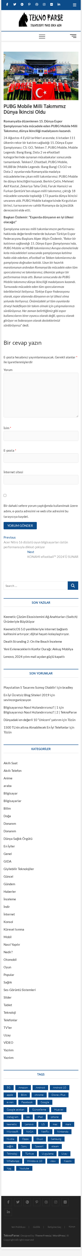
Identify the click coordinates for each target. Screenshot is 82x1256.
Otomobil (10, 959)
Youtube (24, 1168)
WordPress (59, 1235)
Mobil (8, 937)
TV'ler (8, 1027)
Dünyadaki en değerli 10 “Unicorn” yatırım (32, 720)
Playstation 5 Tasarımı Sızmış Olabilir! (30, 687)
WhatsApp (13, 1161)
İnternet (9, 914)
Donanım (10, 823)
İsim (7, 428)
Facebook (27, 1102)
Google (45, 1102)
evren (10, 1102)
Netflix (45, 1131)
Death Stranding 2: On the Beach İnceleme (33, 641)
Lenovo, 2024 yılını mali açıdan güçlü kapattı (34, 656)
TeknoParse (11, 1235)
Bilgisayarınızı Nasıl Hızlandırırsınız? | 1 (31, 707)
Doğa (7, 816)
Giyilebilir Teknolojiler (19, 869)
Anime (8, 778)
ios (28, 1116)
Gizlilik (36, 1227)
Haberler (10, 891)
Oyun (7, 967)
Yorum (8, 370)
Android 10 (59, 1087)
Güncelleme (39, 1109)
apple (10, 1094)
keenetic (12, 1124)
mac (55, 1124)
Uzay (7, 1035)
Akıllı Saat (11, 763)
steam (55, 1146)
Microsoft (12, 1131)
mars (68, 1124)
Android (40, 1087)
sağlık (10, 1146)
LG (43, 1124)
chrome (39, 1094)
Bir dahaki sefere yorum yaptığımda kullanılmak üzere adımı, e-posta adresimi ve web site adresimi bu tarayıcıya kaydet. (41, 511)
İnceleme (10, 899)
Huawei (58, 1109)
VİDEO (8, 1042)
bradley (67, 687)
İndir (7, 907)
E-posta (10, 450)
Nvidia (10, 1139)
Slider (8, 997)
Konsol (8, 922)
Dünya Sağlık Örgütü (18, 838)
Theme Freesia (43, 1235)
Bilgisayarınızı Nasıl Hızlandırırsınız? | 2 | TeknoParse (40, 712)
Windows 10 (34, 1161)
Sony (24, 1146)
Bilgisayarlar (12, 801)
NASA (29, 1131)
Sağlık (8, 982)
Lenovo (29, 1124)
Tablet (8, 1005)
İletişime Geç (54, 1227)
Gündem (9, 884)
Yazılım (8, 1050)
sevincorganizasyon (17, 700)
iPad (40, 1116)
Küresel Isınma (14, 929)
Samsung (56, 1139)
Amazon (23, 1087)
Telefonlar (10, 1020)
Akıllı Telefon (12, 770)
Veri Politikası (18, 1227)
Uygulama (47, 1153)
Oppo (25, 1139)
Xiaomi (67, 1161)
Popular (9, 975)
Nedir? (8, 952)
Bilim (7, 808)
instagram (12, 1116)
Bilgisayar (11, 793)
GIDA (7, 861)
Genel (8, 854)
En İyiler (9, 846)
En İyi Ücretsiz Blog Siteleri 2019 (26, 695)
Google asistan (15, 1109)
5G (9, 1087)
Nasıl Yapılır (12, 944)
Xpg (9, 1168)
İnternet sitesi (13, 472)
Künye (72, 1226)
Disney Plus (58, 1094)
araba (8, 786)
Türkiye (29, 1153)
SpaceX (39, 1146)
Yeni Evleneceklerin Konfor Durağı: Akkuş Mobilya (38, 649)
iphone (55, 1116)
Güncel (8, 876)
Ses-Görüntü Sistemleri (20, 990)
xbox (53, 1161)
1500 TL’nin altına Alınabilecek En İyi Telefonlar (36, 727)
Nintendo (62, 1131)
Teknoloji (10, 1012)
